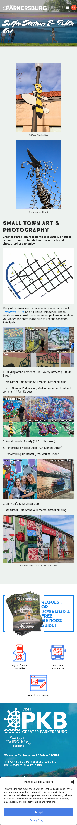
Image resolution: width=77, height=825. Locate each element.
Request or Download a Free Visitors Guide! (55, 613)
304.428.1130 (33, 765)
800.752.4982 (13, 765)
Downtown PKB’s (13, 312)
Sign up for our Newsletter (19, 666)
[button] (71, 782)
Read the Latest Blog (38, 695)
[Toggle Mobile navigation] (67, 7)
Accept (38, 812)
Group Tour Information (58, 666)
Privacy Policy (37, 820)
